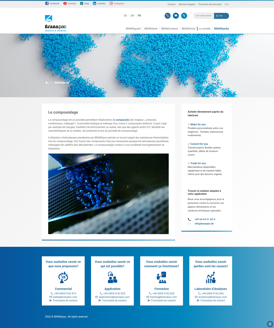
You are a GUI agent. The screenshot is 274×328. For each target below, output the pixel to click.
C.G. (227, 4)
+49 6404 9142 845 (213, 293)
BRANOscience (169, 28)
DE (125, 15)
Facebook (54, 3)
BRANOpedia (221, 28)
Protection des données (210, 4)
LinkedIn (101, 3)
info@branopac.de (201, 223)
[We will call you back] (184, 16)
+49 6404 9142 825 (114, 293)
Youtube (72, 3)
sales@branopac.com (65, 296)
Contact (172, 4)
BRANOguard (133, 28)
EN (132, 15)
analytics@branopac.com (212, 296)
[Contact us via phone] (168, 16)
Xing (86, 3)
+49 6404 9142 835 (163, 293)
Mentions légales (187, 4)
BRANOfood (188, 28)
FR (139, 15)
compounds (122, 119)
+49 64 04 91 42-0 (201, 219)
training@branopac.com (163, 296)
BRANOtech (150, 28)
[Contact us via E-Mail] (176, 16)
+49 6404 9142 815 (65, 293)
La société (204, 28)
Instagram (119, 3)
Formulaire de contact (65, 300)
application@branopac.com (114, 296)
